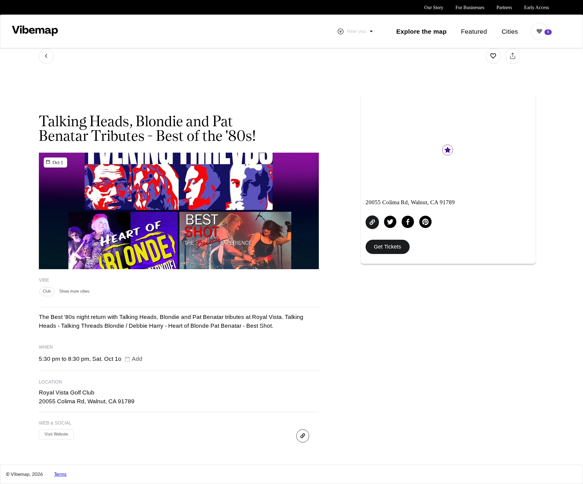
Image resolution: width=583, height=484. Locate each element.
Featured (474, 31)
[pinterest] (425, 222)
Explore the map (421, 31)
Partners (504, 7)
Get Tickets (387, 246)
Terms (60, 474)
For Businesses (469, 7)
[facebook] (407, 222)
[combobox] (360, 31)
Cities (510, 31)
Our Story (433, 7)
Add (137, 359)
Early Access (536, 7)
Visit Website (56, 434)
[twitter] (390, 222)
